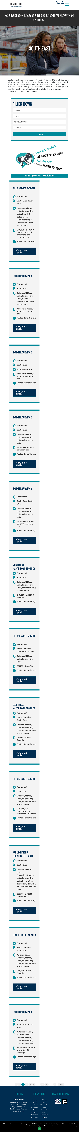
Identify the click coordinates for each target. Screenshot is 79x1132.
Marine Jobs (28, 1043)
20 (46, 1084)
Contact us (34, 1112)
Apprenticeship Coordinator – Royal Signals (23, 856)
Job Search (34, 1105)
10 (42, 1084)
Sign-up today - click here (39, 175)
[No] (76, 1127)
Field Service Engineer (24, 188)
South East (22, 201)
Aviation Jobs (23, 955)
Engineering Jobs (25, 369)
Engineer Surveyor (22, 276)
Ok (39, 1129)
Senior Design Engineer (24, 935)
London (20, 651)
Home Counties (24, 648)
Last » (61, 1084)
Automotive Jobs (24, 1032)
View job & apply (21, 251)
